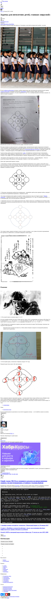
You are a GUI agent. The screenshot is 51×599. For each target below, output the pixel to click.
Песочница (5, 571)
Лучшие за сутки (4, 541)
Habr (8, 597)
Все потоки (5, 1)
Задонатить (3, 413)
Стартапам (5, 591)
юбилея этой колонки (9, 90)
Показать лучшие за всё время (7, 544)
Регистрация (6, 561)
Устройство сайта (7, 576)
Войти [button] (2, 8)
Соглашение (6, 581)
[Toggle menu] (1, 1)
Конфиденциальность (8, 582)
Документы (5, 579)
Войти (4, 560)
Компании (5, 569)
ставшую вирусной (5, 91)
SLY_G (2, 11)
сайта (24, 153)
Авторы (5, 570)
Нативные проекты (7, 589)
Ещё (5, 535)
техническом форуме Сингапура (32, 149)
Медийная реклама (7, 587)
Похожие (10, 541)
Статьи (4, 565)
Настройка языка (4, 596)
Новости (5, 566)
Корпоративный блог (8, 586)
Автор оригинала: (7, 24)
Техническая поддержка (13, 596)
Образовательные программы (10, 590)
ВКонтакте (3, 440)
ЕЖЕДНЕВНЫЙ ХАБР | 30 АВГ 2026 (9, 474)
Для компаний (6, 578)
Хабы (4, 568)
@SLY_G (12, 433)
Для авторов (6, 577)
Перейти (2, 470)
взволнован (23, 91)
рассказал (17, 485)
